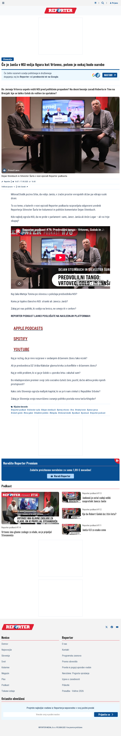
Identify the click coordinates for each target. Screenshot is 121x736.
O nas (64, 643)
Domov (4, 643)
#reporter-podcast (97, 413)
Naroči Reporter (62, 476)
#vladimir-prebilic (41, 413)
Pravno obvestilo (69, 661)
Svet (3, 661)
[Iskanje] (102, 3)
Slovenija (7, 59)
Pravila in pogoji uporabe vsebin (76, 667)
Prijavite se (104, 714)
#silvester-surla (33, 410)
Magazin (5, 673)
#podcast (85, 413)
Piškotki (65, 685)
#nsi (72, 410)
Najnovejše (6, 649)
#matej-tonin (80, 410)
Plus (3, 679)
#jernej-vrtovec (63, 410)
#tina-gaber (28, 413)
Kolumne (5, 667)
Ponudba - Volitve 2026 (73, 691)
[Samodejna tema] (95, 3)
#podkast (76, 413)
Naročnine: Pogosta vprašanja (75, 673)
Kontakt (65, 649)
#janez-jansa (92, 410)
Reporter (7, 182)
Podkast (5, 685)
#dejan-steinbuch (48, 410)
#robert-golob (17, 413)
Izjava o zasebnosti (71, 679)
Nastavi (108, 75)
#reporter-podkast (18, 410)
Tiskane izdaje (8, 691)
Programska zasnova (71, 655)
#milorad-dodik (64, 413)
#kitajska (53, 413)
